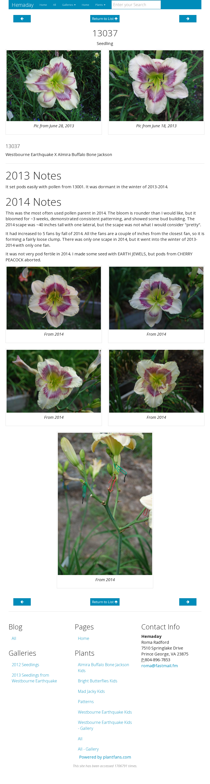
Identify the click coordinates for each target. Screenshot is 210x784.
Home (43, 5)
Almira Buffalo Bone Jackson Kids (103, 667)
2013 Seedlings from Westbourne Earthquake (34, 678)
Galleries (68, 5)
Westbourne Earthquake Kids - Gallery (105, 725)
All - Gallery (88, 749)
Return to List (103, 18)
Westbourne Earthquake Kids (105, 712)
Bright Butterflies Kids (97, 681)
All (54, 5)
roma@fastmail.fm (159, 665)
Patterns (86, 701)
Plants (99, 5)
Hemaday (22, 4)
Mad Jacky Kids (91, 691)
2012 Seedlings (25, 664)
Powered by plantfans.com (105, 757)
